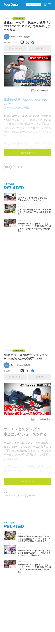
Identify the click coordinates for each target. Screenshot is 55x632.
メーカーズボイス (19, 18)
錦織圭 (7, 167)
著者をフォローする (15, 48)
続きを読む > (27, 153)
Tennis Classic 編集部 (20, 37)
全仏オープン (33, 496)
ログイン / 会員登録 (33, 4)
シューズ (8, 496)
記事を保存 (39, 48)
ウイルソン (18, 167)
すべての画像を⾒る (42, 90)
